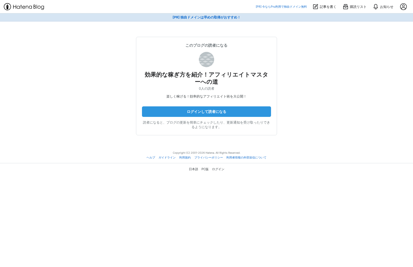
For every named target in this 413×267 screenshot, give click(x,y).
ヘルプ (151, 157)
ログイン (218, 169)
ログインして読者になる (206, 111)
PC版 (205, 169)
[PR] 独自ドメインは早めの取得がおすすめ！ (207, 17)
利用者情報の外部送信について (246, 157)
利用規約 (185, 157)
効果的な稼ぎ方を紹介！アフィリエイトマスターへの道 (206, 78)
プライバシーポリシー (208, 157)
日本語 (193, 169)
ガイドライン (167, 157)
